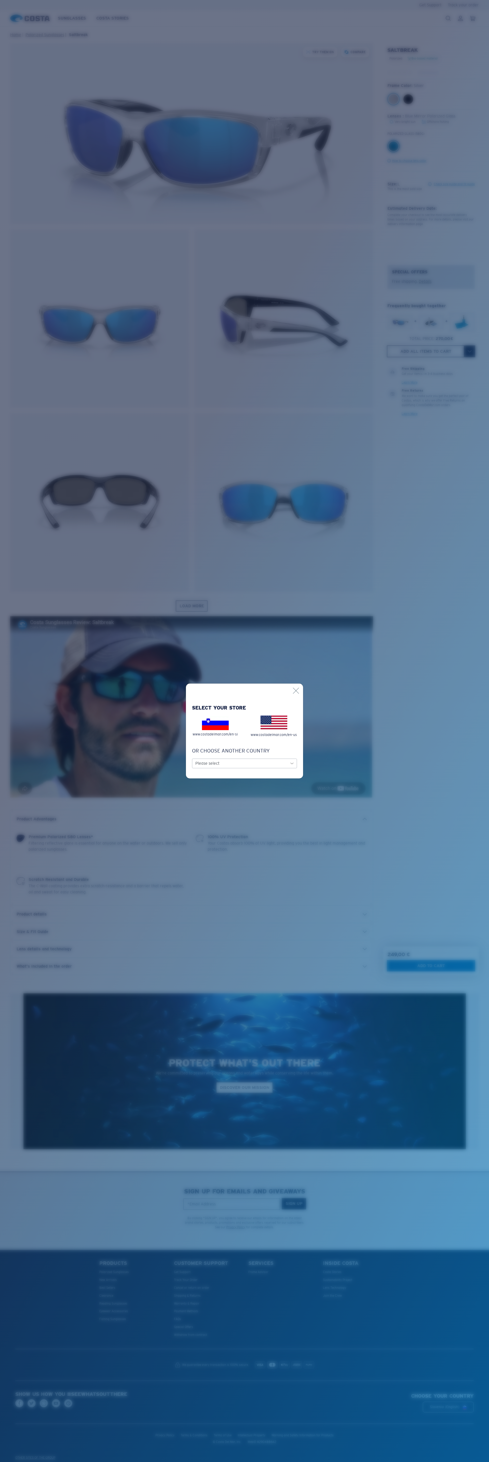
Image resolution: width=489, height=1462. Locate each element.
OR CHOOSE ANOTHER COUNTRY (231, 751)
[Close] (296, 691)
